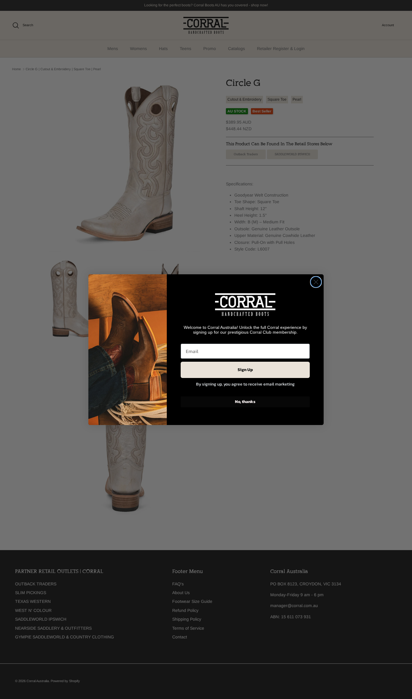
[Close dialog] (316, 282)
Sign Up (245, 370)
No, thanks (245, 401)
